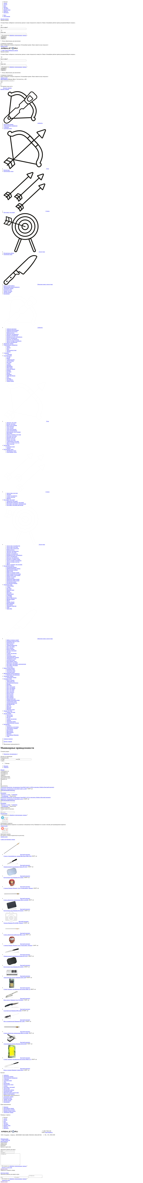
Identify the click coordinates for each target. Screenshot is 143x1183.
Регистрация (7, 16)
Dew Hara (9, 362)
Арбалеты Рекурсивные (13, 330)
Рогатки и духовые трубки (13, 559)
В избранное (5, 796)
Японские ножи (11, 709)
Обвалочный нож (11, 698)
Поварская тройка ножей (13, 580)
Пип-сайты (9, 433)
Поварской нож (10, 642)
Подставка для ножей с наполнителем (16, 503)
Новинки (6, 1107)
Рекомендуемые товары (10, 1111)
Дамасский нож (11, 681)
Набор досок (10, 571)
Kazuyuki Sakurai (11, 369)
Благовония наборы (12, 567)
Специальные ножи (12, 701)
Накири (9, 684)
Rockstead (9, 374)
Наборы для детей (11, 576)
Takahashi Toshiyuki (11, 606)
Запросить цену (6, 1180)
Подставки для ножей (9, 212)
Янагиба (9, 708)
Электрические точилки (13, 657)
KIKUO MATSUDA (12, 598)
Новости (6, 11)
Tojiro (8, 607)
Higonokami (9, 366)
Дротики (9, 494)
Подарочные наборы (9, 253)
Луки (47, 168)
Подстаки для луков (12, 436)
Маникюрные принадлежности (12, 287)
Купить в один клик (7, 1167)
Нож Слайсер (10, 696)
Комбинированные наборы (13, 568)
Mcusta (8, 373)
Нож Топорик (10, 697)
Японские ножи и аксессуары (45, 284)
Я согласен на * (15, 815)
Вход (5, 15)
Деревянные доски (11, 450)
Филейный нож (11, 704)
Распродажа (7, 170)
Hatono (8, 591)
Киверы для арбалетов (12, 335)
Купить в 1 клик (6, 794)
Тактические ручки (11, 350)
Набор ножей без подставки (14, 574)
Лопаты (9, 347)
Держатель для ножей (12, 501)
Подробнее (3, 793)
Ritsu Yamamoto (10, 603)
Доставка (6, 8)
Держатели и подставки (13, 727)
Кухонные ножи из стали (13, 641)
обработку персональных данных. (18, 35)
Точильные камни (11, 656)
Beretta (8, 358)
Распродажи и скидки (9, 1109)
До (17, 759)
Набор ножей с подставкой (13, 575)
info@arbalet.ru (49, 1132)
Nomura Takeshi (10, 602)
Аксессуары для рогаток (13, 548)
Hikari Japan (10, 367)
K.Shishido (9, 595)
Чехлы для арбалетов (12, 342)
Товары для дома (8, 291)
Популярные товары (9, 1108)
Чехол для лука (10, 444)
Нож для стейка (11, 646)
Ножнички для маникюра (13, 674)
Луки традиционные (12, 430)
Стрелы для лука (11, 497)
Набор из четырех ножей (13, 572)
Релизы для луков (11, 440)
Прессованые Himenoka (13, 735)
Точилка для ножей (11, 650)
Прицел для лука (11, 438)
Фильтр (2, 769)
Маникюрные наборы (12, 570)
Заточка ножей (7, 292)
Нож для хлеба (10, 690)
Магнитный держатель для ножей (15, 502)
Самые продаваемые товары (8, 839)
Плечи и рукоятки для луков (14, 434)
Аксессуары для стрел (12, 493)
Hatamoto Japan (10, 590)
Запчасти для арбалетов (13, 334)
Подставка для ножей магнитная (15, 505)
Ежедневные (10, 729)
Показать (6, 766)
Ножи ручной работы (9, 285)
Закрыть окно (4, 46)
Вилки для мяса (11, 649)
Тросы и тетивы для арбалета (14, 341)
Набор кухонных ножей (13, 640)
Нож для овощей (11, 686)
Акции (5, 3)
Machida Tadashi (11, 599)
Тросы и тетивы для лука (13, 442)
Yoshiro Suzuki (10, 381)
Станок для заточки (12, 653)
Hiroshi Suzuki (10, 594)
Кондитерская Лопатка (12, 682)
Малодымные (10, 732)
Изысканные (10, 731)
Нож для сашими (11, 688)
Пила (8, 349)
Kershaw (9, 370)
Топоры (9, 351)
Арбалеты (40, 123)
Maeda (8, 600)
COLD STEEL (10, 361)
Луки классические (11, 429)
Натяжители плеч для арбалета (14, 337)
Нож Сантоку (10, 644)
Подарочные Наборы (12, 583)
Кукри (8, 346)
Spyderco (9, 378)
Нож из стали (10, 693)
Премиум (9, 733)
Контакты (6, 12)
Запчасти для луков (11, 422)
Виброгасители (10, 333)
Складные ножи (8, 128)
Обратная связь (4, 1139)
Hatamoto (9, 365)
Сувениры (6, 127)
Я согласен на (14, 35)
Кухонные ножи (8, 289)
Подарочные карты (11, 582)
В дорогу (9, 725)
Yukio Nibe (9, 608)
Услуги (5, 4)
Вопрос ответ (7, 9)
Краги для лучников (12, 425)
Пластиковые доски (12, 452)
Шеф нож (9, 707)
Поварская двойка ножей (13, 579)
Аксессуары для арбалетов (13, 545)
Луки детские (10, 428)
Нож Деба (9, 685)
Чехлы (8, 563)
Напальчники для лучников (14, 432)
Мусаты (9, 652)
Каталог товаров (7, 88)
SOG (8, 377)
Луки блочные (10, 426)
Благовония (7, 293)
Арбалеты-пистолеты (12, 331)
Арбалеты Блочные (11, 329)
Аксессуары (42, 251)
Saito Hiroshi (10, 604)
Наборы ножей (10, 578)
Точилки (9, 654)
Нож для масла (10, 692)
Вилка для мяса (10, 680)
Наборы (9, 448)
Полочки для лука (11, 437)
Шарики (9, 498)
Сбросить (6, 767)
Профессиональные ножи (13, 700)
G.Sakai (8, 363)
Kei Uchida (9, 596)
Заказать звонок (5, 19)
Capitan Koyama (11, 359)
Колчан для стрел (11, 424)
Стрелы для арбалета (12, 495)
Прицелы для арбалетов (13, 339)
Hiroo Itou (9, 592)
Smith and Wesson (11, 375)
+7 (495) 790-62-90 (5, 1140)
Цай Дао (9, 705)
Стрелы (47, 211)
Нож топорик (10, 648)
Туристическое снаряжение (10, 125)
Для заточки (10, 716)
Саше (8, 736)
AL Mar (8, 357)
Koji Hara (9, 371)
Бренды (5, 7)
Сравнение (14, 794)
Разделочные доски (8, 171)
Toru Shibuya (10, 379)
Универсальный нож (12, 645)
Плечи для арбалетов (12, 338)
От (1, 759)
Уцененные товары (8, 124)
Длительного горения (12, 728)
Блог (5, 5)
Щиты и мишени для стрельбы (14, 564)
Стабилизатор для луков (13, 441)
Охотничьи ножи (8, 254)
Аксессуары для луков (12, 547)
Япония (7, 763)
